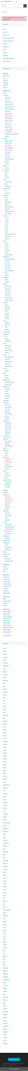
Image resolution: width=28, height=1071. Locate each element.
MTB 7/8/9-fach (8, 413)
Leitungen (7, 152)
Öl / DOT (7, 154)
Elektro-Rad (6, 75)
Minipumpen (8, 531)
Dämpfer (5, 165)
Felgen (4, 179)
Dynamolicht (8, 497)
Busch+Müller (6, 979)
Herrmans (5, 715)
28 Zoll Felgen (8, 181)
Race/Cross (8, 156)
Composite (7, 193)
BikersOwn (5, 967)
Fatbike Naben (6, 620)
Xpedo (4, 921)
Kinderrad (5, 80)
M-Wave (5, 752)
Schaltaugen (6, 400)
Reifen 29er (8, 111)
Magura (5, 755)
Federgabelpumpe (9, 529)
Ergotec (5, 689)
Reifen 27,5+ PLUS (9, 106)
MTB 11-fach (8, 404)
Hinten (6, 452)
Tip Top (5, 880)
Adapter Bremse (9, 140)
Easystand (5, 680)
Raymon (5, 1028)
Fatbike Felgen (6, 611)
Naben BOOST (8, 350)
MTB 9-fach (8, 429)
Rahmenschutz (6, 540)
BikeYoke (5, 970)
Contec (4, 982)
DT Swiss (5, 985)
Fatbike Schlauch (7, 625)
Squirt (4, 854)
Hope (4, 994)
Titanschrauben (8, 445)
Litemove (5, 999)
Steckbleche (8, 549)
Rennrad (5, 87)
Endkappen (7, 484)
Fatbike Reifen (6, 622)
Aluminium (7, 388)
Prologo (5, 1020)
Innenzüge (7, 486)
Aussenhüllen (8, 482)
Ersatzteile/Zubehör (9, 526)
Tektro (4, 875)
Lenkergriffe (6, 334)
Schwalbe (5, 840)
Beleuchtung (6, 494)
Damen (6, 375)
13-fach (7, 224)
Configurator (8, 459)
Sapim (4, 837)
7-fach (6, 227)
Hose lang (5, 569)
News (4, 29)
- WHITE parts (6, 593)
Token (4, 883)
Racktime (5, 1014)
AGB (4, 49)
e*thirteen (5, 674)
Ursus (4, 895)
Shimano (5, 1023)
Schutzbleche (6, 542)
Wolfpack (5, 915)
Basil (4, 959)
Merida (4, 767)
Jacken (4, 571)
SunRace (5, 863)
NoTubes (5, 793)
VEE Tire (5, 901)
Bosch (4, 598)
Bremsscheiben (8, 149)
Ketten (4, 240)
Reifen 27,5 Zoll (9, 104)
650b (6, 174)
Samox (4, 1005)
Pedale (4, 354)
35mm (6, 477)
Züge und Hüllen (7, 480)
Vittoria (4, 906)
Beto (4, 965)
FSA (4, 703)
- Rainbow (5, 588)
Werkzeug (5, 556)
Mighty (4, 773)
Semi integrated (9, 466)
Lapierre (5, 744)
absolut (5, 1017)
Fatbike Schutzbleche (8, 627)
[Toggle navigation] (2, 1)
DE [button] (16, 1)
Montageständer (9, 560)
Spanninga (5, 851)
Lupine (4, 750)
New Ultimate (6, 784)
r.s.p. (4, 811)
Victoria (5, 1040)
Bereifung (5, 95)
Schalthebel (6, 402)
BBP (4, 962)
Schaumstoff (8, 341)
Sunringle (5, 866)
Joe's (4, 726)
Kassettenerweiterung (10, 234)
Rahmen (5, 368)
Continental (6, 665)
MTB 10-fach (8, 423)
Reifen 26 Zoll (8, 102)
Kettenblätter (6, 256)
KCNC (4, 729)
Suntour (5, 869)
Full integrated (8, 461)
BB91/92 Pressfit (9, 206)
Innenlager (5, 195)
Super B (5, 872)
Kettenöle (7, 519)
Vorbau (4, 470)
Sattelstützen (6, 386)
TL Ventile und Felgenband (11, 133)
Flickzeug (7, 99)
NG (4, 790)
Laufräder (5, 302)
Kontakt (5, 32)
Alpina (4, 941)
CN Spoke (5, 662)
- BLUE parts (6, 577)
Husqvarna (5, 997)
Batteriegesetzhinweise (8, 58)
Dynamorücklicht (9, 499)
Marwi (4, 761)
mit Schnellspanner (9, 382)
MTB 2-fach (8, 265)
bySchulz (5, 654)
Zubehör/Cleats (8, 366)
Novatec (5, 1008)
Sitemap (5, 52)
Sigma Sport (6, 843)
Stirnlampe (7, 506)
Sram (4, 857)
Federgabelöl (8, 515)
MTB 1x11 (7, 261)
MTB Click (7, 359)
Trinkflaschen (6, 554)
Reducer (7, 464)
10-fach (7, 218)
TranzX (4, 886)
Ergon (4, 686)
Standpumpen (8, 533)
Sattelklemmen (6, 379)
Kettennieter (8, 558)
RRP (4, 834)
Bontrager (5, 976)
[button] (20, 1)
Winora (4, 912)
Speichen (7, 313)
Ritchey (5, 825)
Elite (4, 683)
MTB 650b (5, 84)
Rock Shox (5, 831)
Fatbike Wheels (7, 629)
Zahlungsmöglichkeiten (8, 37)
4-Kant (6, 197)
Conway (5, 1037)
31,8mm (7, 473)
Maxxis (4, 764)
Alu (5, 190)
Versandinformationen (8, 40)
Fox (4, 700)
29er (6, 172)
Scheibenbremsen (9, 158)
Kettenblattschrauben (10, 259)
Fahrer (4, 697)
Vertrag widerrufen (14, 1059)
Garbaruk (5, 1031)
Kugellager (5, 277)
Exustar (5, 694)
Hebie (4, 712)
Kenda (4, 732)
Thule (4, 877)
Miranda (5, 776)
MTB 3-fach (8, 268)
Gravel (4, 78)
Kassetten (5, 215)
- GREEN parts (6, 581)
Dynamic (5, 671)
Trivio (4, 889)
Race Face (5, 813)
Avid (4, 950)
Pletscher (5, 802)
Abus (4, 936)
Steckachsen (6, 450)
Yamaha (5, 605)
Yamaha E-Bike (8, 297)
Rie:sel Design (6, 822)
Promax (5, 808)
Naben (4, 343)
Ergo (6, 336)
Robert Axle (6, 828)
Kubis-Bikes (6, 1026)
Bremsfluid (7, 513)
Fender (6, 545)
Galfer (4, 706)
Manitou (5, 758)
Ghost (4, 709)
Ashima (5, 947)
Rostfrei (7, 279)
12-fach (7, 222)
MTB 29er (5, 82)
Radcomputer (6, 535)
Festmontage (8, 547)
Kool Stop (5, 741)
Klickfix (4, 735)
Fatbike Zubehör (7, 632)
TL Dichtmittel (8, 131)
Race (6, 272)
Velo (4, 904)
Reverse (5, 819)
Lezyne (5, 747)
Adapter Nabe (8, 143)
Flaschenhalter (6, 188)
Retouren (5, 43)
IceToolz (5, 723)
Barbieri (5, 956)
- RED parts (6, 590)
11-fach (6, 220)
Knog (4, 738)
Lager (6, 304)
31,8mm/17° (8, 475)
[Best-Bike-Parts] (8, 1)
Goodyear (5, 1043)
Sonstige (5, 603)
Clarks (4, 660)
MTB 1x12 (7, 263)
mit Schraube (8, 384)
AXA (4, 953)
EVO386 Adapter (9, 211)
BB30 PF (7, 204)
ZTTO (4, 933)
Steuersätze (6, 457)
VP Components (7, 909)
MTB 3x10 (7, 411)
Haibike (5, 988)
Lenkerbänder (6, 332)
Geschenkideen (7, 635)
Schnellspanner (7, 436)
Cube (4, 668)
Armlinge (5, 566)
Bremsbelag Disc (9, 147)
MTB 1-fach (8, 288)
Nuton (4, 796)
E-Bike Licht (8, 501)
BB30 (6, 199)
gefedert (7, 393)
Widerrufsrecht (6, 61)
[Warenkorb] (25, 1)
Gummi (6, 338)
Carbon (6, 391)
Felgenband (8, 97)
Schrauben (5, 439)
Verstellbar (7, 395)
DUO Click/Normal (9, 357)
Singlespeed (8, 236)
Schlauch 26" (8, 124)
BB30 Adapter (8, 202)
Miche (4, 770)
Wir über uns (6, 35)
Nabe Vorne (8, 347)
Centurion (5, 657)
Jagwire (5, 991)
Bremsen (5, 138)
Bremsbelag (8, 145)
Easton (4, 677)
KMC (4, 1002)
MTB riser (7, 325)
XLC (4, 918)
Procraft (5, 805)
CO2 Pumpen (8, 524)
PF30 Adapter (8, 213)
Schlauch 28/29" (9, 129)
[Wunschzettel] (23, 1)
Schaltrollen (8, 432)
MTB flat (7, 322)
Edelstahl (7, 443)
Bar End (5, 92)
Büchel (4, 651)
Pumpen (5, 522)
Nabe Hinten (8, 345)
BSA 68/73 (7, 209)
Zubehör (7, 136)
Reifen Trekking (9, 120)
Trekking (7, 275)
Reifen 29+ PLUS (9, 108)
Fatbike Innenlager (7, 616)
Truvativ (5, 892)
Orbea (4, 799)
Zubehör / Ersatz (9, 300)
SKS (4, 848)
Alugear (5, 944)
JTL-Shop (17, 1069)
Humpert (5, 721)
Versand (18, 1065)
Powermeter (8, 295)
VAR (4, 898)
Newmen (5, 787)
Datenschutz (6, 46)
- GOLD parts (6, 579)
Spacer (4, 448)
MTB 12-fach (8, 407)
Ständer (5, 551)
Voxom (4, 1034)
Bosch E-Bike (8, 286)
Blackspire (5, 973)
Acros (4, 938)
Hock (4, 718)
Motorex (5, 779)
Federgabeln (6, 170)
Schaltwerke (6, 420)
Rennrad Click (8, 361)
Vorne (6, 454)
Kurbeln (5, 284)
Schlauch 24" (8, 122)
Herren (6, 377)
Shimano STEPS (7, 601)
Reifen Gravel (8, 113)
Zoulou (4, 930)
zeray (4, 927)
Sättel (4, 372)
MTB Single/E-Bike (9, 270)
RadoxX (5, 816)
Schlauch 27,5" (8, 127)
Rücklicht (7, 504)
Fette (6, 517)
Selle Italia (5, 1011)
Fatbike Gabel (6, 613)
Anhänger (5, 492)
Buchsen (7, 168)
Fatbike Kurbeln (7, 618)
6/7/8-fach (7, 250)
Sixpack (5, 845)
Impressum (5, 55)
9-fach (6, 231)
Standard (7, 281)
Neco (4, 782)
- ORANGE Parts (7, 583)
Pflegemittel (6, 510)
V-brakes (7, 161)
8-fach (6, 229)
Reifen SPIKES (8, 117)
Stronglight (5, 860)
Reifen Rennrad (9, 115)
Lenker (4, 320)
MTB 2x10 (7, 409)
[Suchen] (25, 6)
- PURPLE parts (7, 586)
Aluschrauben (8, 441)
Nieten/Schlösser (9, 254)
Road (6, 311)
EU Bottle (5, 691)
